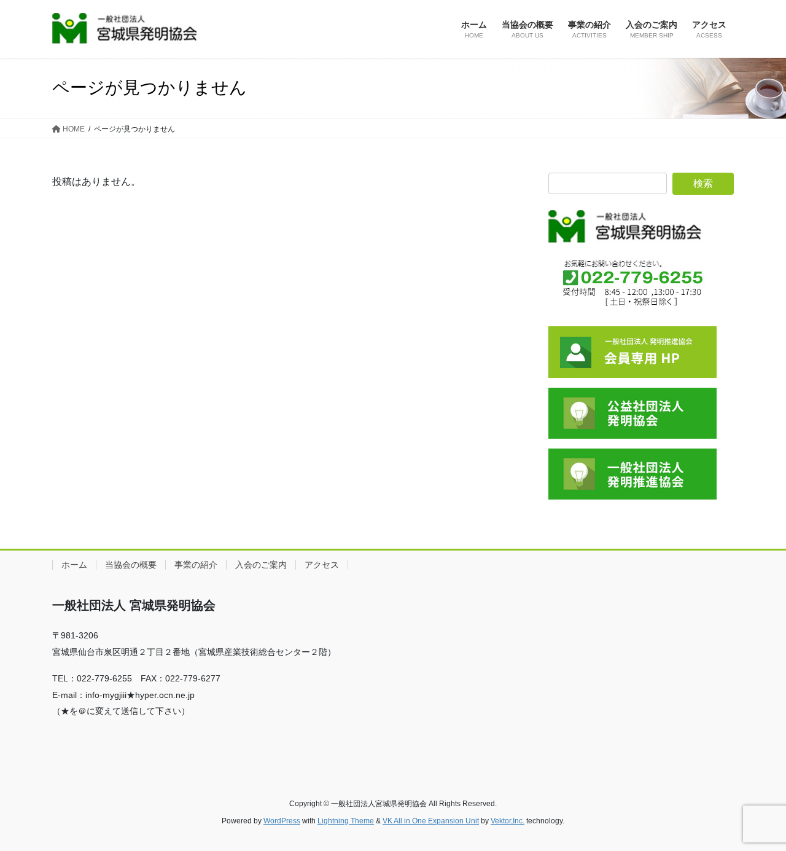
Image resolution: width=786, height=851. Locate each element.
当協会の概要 (131, 565)
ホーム (74, 565)
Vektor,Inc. (507, 821)
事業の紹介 (195, 565)
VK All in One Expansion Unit (431, 821)
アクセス (322, 565)
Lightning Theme (345, 821)
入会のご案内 (261, 565)
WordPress (281, 821)
